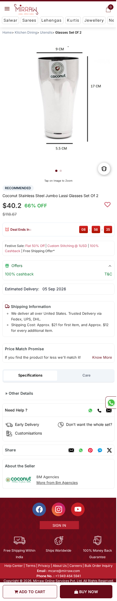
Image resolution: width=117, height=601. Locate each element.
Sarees (29, 20)
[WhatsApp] (90, 410)
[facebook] (100, 450)
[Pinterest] (90, 450)
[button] (56, 171)
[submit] (107, 204)
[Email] (109, 410)
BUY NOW (88, 591)
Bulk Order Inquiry (98, 566)
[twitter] (109, 450)
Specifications (30, 375)
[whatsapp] (81, 450)
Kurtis (73, 20)
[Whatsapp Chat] (110, 402)
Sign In (59, 525)
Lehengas (51, 20)
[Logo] (26, 9)
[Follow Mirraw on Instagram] (58, 509)
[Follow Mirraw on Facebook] (39, 509)
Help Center (13, 566)
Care (86, 375)
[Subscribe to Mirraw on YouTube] (77, 509)
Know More (102, 357)
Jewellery (94, 20)
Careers (75, 566)
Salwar (10, 20)
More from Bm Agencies (57, 482)
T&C (108, 274)
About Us (59, 566)
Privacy (44, 566)
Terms (30, 566)
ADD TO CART (31, 591)
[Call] (99, 410)
